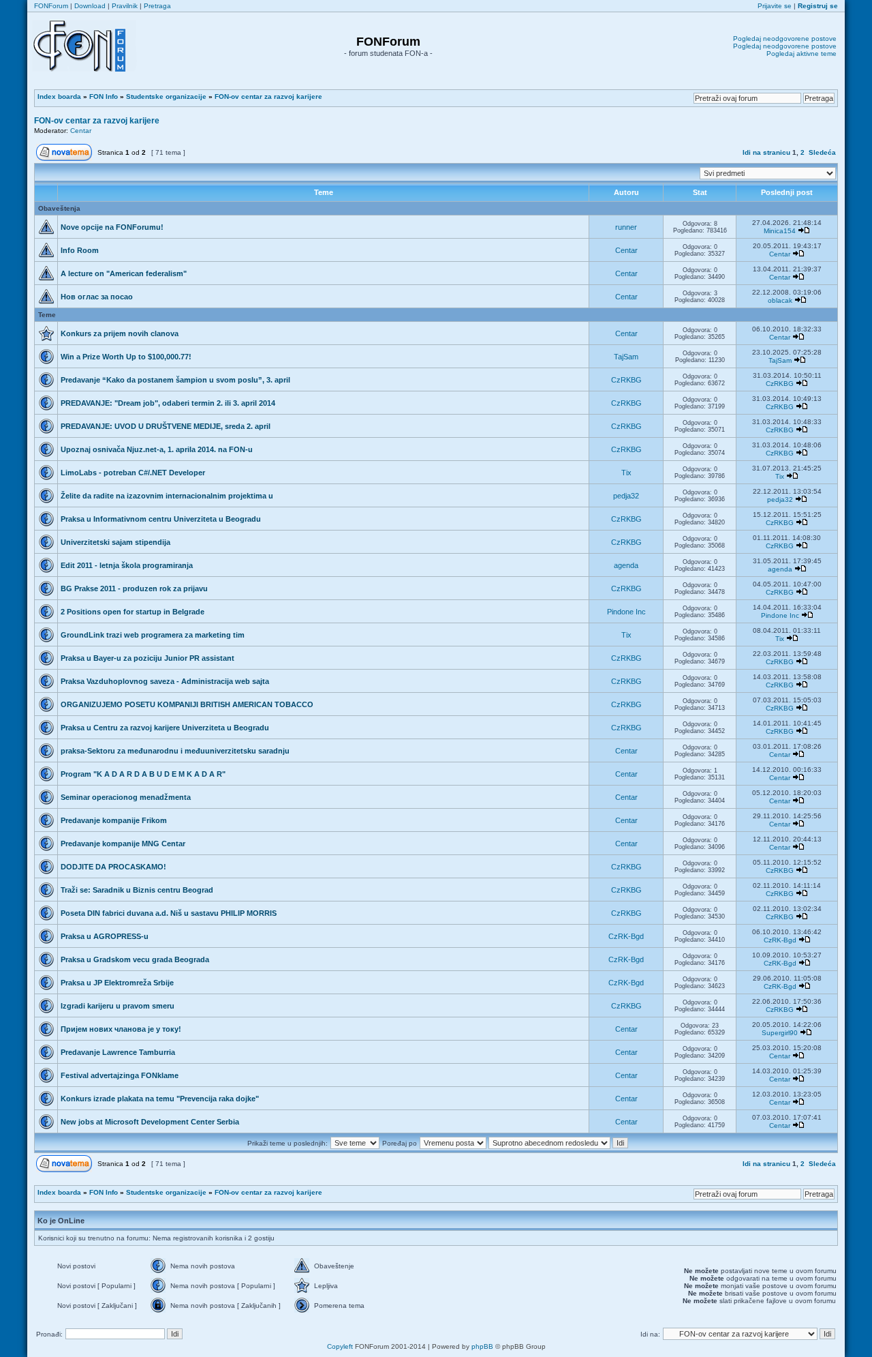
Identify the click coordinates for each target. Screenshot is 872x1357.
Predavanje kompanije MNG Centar (123, 843)
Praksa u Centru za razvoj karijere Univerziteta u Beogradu (165, 728)
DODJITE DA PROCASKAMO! (113, 867)
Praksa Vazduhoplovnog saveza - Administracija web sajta (165, 681)
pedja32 (626, 496)
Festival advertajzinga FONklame (119, 1075)
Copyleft (340, 1346)
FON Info (103, 96)
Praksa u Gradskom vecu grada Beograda (135, 959)
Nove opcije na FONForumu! (112, 227)
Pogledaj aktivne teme (801, 53)
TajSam (626, 357)
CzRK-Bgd (626, 936)
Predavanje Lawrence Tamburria (118, 1052)
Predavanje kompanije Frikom (114, 820)
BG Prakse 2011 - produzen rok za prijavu (134, 588)
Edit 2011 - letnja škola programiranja (127, 565)
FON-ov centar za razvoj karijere (268, 96)
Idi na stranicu (766, 152)
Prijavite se (775, 6)
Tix (626, 472)
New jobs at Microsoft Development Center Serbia (150, 1122)
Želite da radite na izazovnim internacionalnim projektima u (167, 496)
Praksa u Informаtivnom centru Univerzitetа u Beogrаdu (161, 519)
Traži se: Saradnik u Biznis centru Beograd (137, 890)
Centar (80, 130)
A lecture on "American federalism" (124, 273)
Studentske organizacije (166, 96)
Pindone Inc (626, 612)
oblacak (780, 300)
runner (626, 227)
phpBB (482, 1346)
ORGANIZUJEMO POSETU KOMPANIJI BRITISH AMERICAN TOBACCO (187, 704)
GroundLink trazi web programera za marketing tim (153, 635)
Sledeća (822, 152)
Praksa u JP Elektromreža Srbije (117, 983)
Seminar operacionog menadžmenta (126, 797)
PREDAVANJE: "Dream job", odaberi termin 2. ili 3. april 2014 (168, 403)
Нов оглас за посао (97, 297)
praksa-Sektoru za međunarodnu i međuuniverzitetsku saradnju (175, 751)
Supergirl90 (780, 1033)
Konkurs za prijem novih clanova (119, 333)
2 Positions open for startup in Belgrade (132, 612)
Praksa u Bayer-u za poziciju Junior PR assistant (147, 658)
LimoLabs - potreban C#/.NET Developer (133, 472)
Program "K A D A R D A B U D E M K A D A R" (143, 774)
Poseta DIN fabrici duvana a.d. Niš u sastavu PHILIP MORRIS (169, 913)
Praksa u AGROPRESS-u (105, 936)
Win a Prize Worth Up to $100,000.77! (126, 357)
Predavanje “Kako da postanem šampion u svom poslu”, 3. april (175, 380)
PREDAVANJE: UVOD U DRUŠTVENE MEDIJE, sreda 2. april (165, 426)
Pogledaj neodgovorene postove (785, 38)
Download (90, 6)
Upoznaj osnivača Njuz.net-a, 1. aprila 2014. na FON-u (157, 449)
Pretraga (157, 6)
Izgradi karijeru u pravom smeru (117, 1006)
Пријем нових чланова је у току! (121, 1029)
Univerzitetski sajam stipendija (115, 542)
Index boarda (59, 96)
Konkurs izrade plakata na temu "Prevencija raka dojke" (160, 1098)
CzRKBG (626, 380)
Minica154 (780, 231)
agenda (626, 565)
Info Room (80, 250)
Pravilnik (125, 6)
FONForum (51, 6)
